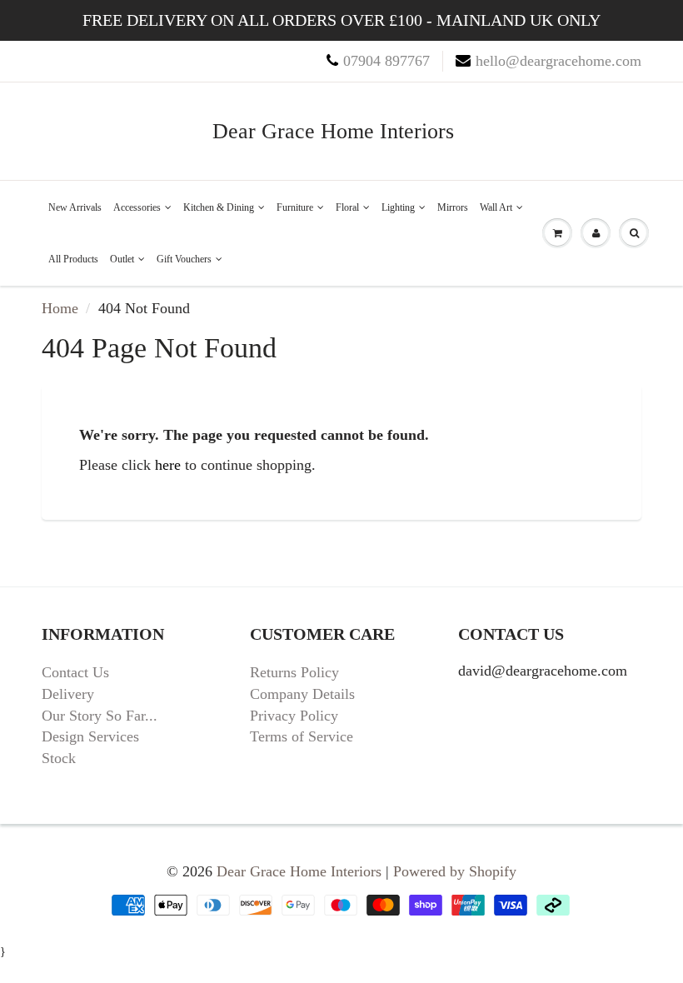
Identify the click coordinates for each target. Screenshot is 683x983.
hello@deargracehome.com (558, 60)
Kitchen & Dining (218, 207)
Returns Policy (294, 672)
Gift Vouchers (184, 259)
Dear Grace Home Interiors (333, 131)
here (168, 465)
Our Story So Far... (99, 715)
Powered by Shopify (454, 871)
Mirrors (452, 207)
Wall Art (496, 207)
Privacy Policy (294, 715)
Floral (347, 207)
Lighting (398, 207)
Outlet (122, 259)
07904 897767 (386, 60)
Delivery (68, 694)
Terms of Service (301, 736)
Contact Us (75, 672)
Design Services (90, 736)
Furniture (295, 207)
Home (60, 308)
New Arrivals (75, 207)
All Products (73, 259)
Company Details (302, 694)
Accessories (137, 207)
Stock (59, 758)
